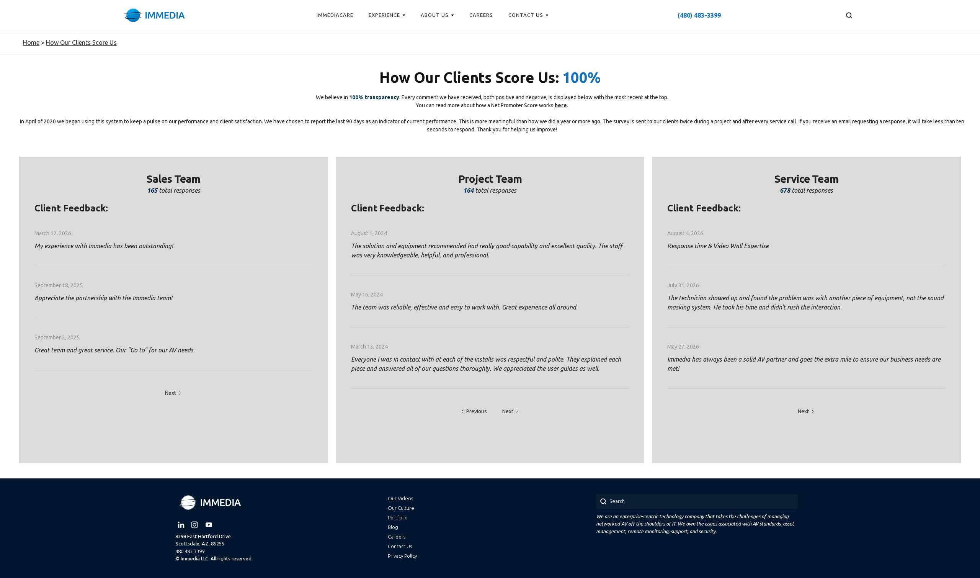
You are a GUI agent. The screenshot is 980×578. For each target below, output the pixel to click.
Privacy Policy (402, 555)
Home (31, 42)
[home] (154, 15)
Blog (393, 527)
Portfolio (398, 517)
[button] (387, 15)
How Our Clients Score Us (81, 42)
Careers (396, 536)
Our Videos (400, 498)
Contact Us (400, 546)
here (561, 105)
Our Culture (401, 508)
